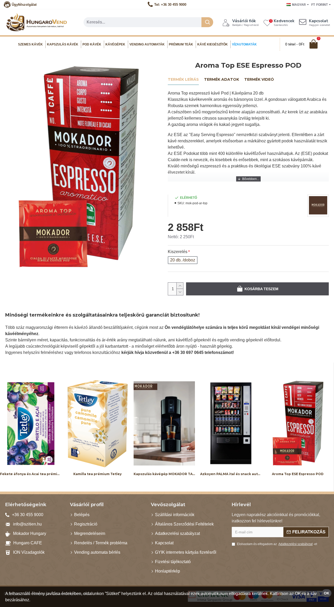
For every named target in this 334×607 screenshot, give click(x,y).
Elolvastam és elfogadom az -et (277, 544)
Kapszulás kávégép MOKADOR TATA (164, 474)
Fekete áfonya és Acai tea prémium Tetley (31, 474)
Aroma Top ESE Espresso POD (298, 474)
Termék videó (259, 79)
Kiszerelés (177, 251)
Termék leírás (183, 79)
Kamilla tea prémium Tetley (97, 474)
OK (326, 593)
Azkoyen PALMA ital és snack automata (231, 474)
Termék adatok (221, 79)
